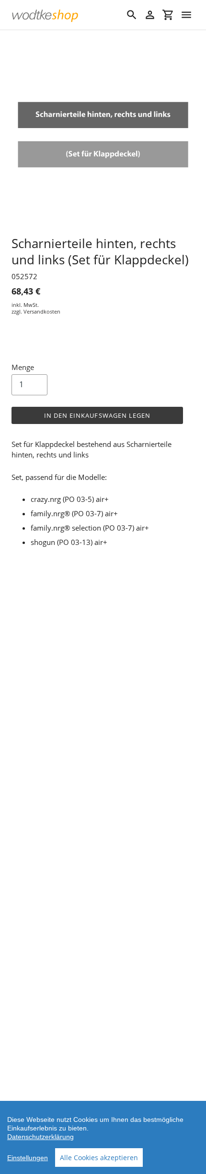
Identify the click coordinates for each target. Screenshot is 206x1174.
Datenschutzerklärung (40, 1137)
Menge (22, 367)
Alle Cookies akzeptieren (99, 1157)
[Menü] (186, 15)
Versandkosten (41, 311)
